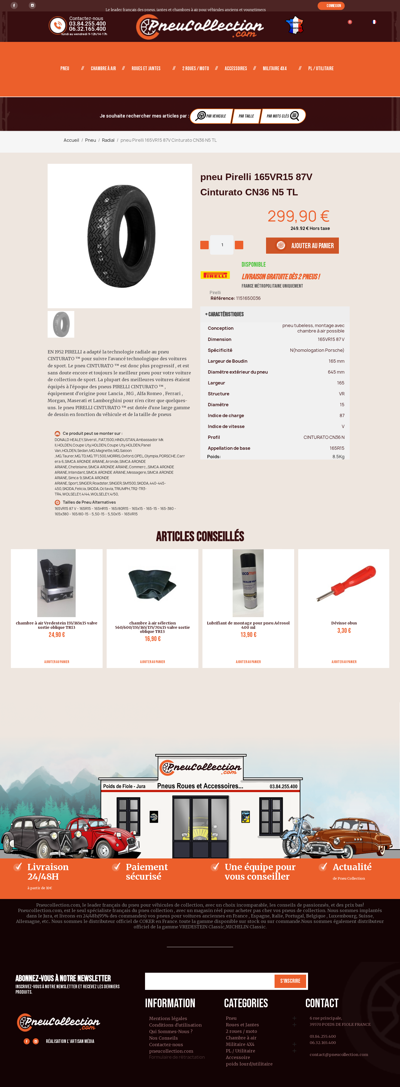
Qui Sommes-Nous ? (171, 1031)
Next (393, 608)
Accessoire (238, 1057)
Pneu (64, 69)
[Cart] (347, 25)
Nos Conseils (163, 1038)
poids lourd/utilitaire (249, 1064)
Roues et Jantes (146, 69)
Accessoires (236, 69)
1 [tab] (197, 672)
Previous (7, 608)
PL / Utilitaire (321, 69)
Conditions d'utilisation (175, 1025)
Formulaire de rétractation (177, 1057)
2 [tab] (202, 672)
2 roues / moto (195, 69)
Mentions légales (168, 1018)
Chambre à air (103, 69)
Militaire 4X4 (275, 69)
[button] (331, 6)
